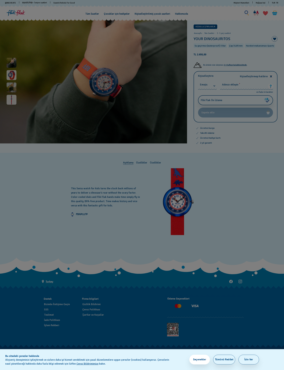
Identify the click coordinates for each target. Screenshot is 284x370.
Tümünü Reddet (224, 359)
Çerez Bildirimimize (87, 363)
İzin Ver (248, 359)
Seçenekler (199, 359)
